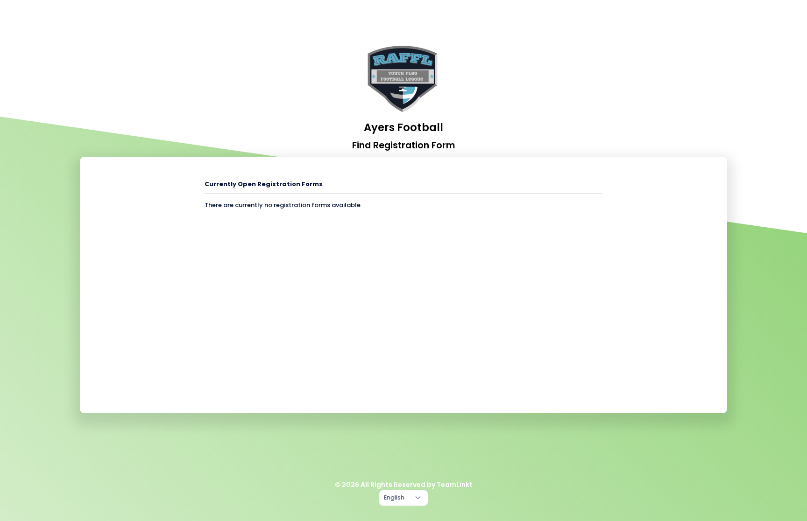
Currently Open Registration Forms (264, 184)
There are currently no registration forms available (283, 205)
